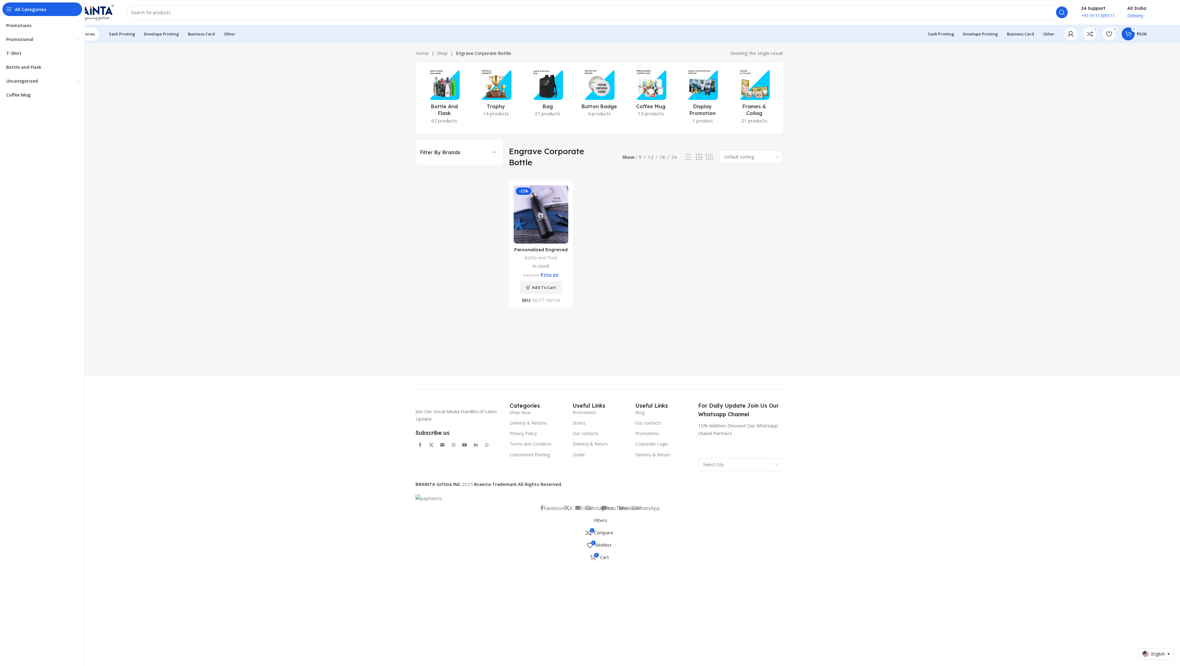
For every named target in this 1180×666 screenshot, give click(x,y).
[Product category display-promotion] (702, 98)
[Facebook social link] (420, 445)
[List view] (688, 157)
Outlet (579, 455)
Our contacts (585, 433)
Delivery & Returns (528, 423)
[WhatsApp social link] (486, 445)
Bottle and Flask (540, 258)
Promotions (584, 412)
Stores (579, 423)
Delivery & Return (590, 444)
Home (422, 53)
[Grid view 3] (699, 157)
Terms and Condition (531, 444)
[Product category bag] (547, 94)
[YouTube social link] (464, 445)
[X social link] (431, 445)
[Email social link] (442, 445)
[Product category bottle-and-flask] (444, 98)
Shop (442, 53)
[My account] (1070, 34)
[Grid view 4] (709, 157)
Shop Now (520, 412)
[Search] (1062, 12)
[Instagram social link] (453, 445)
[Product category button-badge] (599, 94)
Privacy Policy (523, 433)
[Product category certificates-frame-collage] (754, 98)
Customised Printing (530, 455)
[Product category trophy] (496, 94)
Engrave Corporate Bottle (483, 53)
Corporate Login (651, 444)
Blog (639, 412)
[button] (541, 287)
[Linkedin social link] (475, 445)
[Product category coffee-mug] (650, 94)
